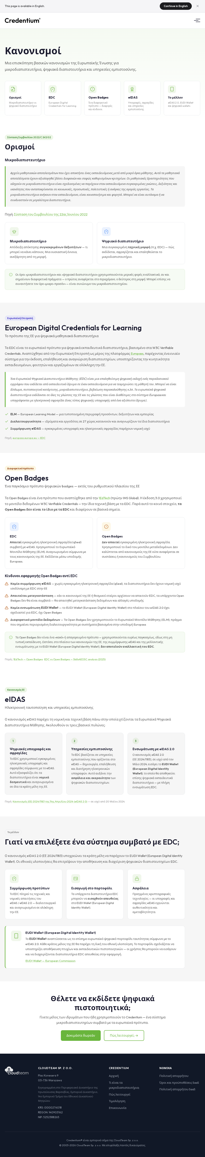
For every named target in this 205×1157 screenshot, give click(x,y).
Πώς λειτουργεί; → (124, 1035)
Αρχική (114, 1076)
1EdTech (104, 498)
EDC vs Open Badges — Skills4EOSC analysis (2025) (75, 659)
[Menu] (196, 20)
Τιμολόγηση (117, 1101)
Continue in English (176, 6)
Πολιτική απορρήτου (173, 1076)
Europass (137, 354)
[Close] (197, 6)
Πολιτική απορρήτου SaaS (177, 1089)
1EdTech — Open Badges (28, 659)
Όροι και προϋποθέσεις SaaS (179, 1082)
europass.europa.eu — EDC (29, 437)
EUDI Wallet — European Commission (50, 961)
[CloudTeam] (16, 1070)
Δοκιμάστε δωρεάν (80, 1035)
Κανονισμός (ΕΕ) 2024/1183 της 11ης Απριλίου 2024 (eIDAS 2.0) (50, 801)
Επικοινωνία (117, 1108)
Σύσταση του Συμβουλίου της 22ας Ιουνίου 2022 (50, 214)
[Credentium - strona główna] (22, 20)
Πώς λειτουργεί (119, 1094)
